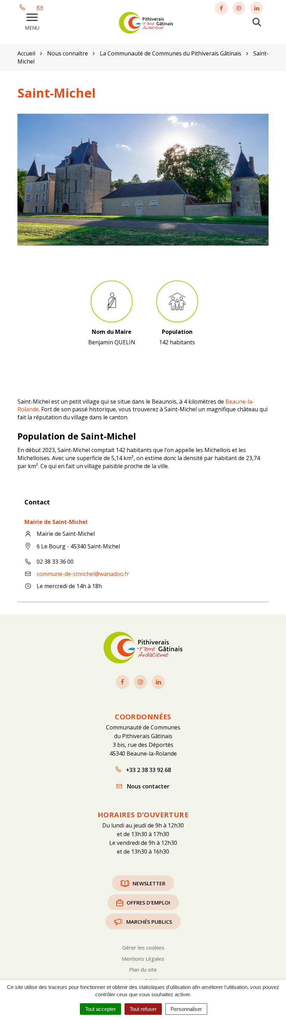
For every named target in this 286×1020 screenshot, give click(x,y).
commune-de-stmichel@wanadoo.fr (83, 574)
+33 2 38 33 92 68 (148, 770)
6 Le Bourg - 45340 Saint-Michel (78, 546)
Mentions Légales (143, 958)
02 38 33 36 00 (55, 561)
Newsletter (149, 883)
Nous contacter (148, 786)
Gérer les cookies (143, 947)
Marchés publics (149, 921)
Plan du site (143, 969)
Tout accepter (100, 1009)
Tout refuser (143, 1009)
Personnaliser (186, 1009)
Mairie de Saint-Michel (56, 522)
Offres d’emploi (148, 902)
